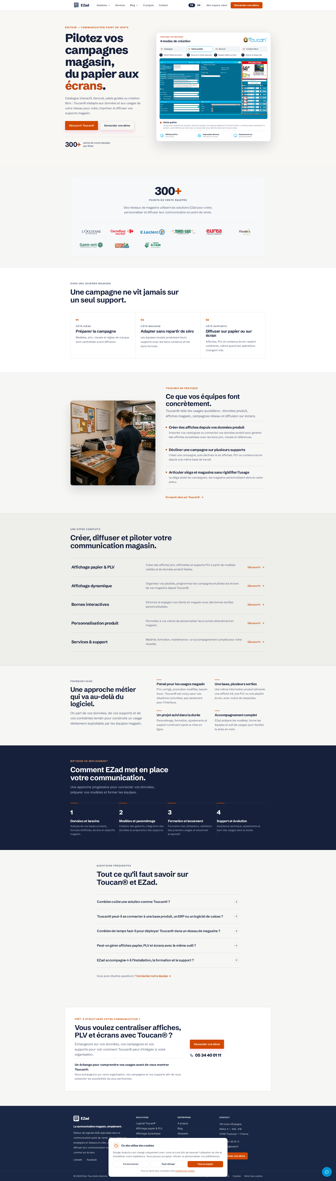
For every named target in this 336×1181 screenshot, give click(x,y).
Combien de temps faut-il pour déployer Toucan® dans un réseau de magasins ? (167, 931)
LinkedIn (78, 1159)
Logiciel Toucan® (145, 1123)
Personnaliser (131, 1164)
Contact (163, 5)
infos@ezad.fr (231, 1146)
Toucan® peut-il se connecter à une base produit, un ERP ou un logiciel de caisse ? (167, 916)
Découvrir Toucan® (81, 125)
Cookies (237, 1176)
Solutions (102, 5)
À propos (148, 5)
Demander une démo (246, 5)
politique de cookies (185, 1171)
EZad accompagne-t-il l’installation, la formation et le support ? (167, 960)
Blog (132, 5)
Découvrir (254, 567)
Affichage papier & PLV (149, 1128)
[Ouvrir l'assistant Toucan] (327, 1172)
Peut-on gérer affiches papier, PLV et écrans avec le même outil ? (167, 945)
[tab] (172, 50)
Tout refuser (168, 1164)
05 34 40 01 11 (231, 1141)
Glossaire (183, 1133)
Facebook (92, 1159)
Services (120, 5)
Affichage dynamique (148, 1133)
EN (198, 5)
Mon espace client (216, 5)
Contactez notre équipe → (153, 976)
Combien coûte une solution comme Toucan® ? (167, 902)
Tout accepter (205, 1164)
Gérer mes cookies (253, 1176)
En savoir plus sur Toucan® (183, 497)
